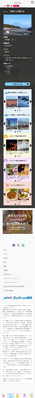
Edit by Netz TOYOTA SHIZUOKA (14, 286)
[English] (8, 6)
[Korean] (11, 6)
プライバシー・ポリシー (11, 278)
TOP (5, 250)
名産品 (6, 270)
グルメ (6, 254)
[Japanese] (5, 6)
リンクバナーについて (11, 282)
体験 (5, 266)
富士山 (6, 258)
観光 (5, 262)
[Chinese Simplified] (14, 6)
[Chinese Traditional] (17, 6)
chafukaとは (7, 274)
